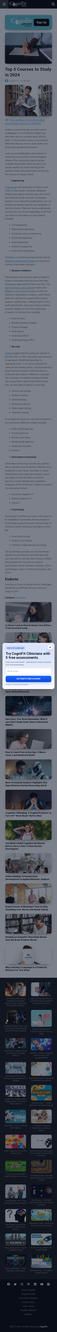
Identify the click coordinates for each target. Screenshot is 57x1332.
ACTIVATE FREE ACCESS (28, 679)
